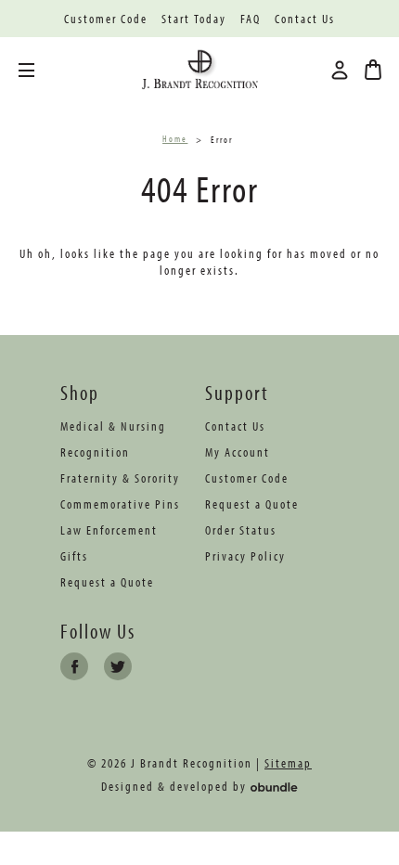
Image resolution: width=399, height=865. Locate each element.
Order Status (241, 530)
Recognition (95, 452)
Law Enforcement (109, 530)
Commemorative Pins (120, 504)
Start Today (193, 19)
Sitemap (288, 763)
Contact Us (305, 19)
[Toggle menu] (40, 70)
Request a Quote (107, 582)
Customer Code (106, 19)
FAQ (250, 19)
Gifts (74, 556)
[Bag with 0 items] (373, 70)
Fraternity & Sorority (120, 478)
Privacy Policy (245, 556)
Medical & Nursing (113, 426)
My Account (237, 452)
